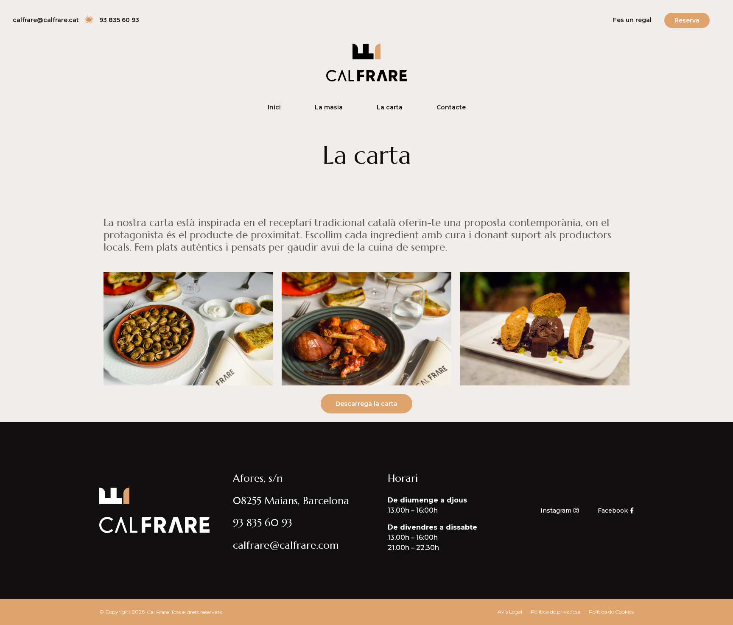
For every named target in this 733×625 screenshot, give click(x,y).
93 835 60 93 (262, 522)
